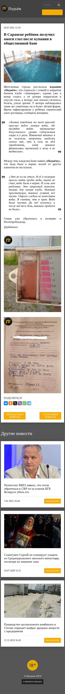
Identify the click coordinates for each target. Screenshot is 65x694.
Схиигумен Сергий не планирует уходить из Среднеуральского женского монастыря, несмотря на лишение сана (31, 558)
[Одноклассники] (10, 403)
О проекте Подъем (32, 682)
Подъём (14, 9)
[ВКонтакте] (6, 403)
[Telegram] (29, 403)
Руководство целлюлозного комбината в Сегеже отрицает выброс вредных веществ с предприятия (31, 628)
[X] (15, 403)
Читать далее (52, 501)
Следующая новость (50, 415)
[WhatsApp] (24, 403)
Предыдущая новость (14, 415)
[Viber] (20, 403)
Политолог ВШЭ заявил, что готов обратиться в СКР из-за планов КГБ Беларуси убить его (27, 488)
